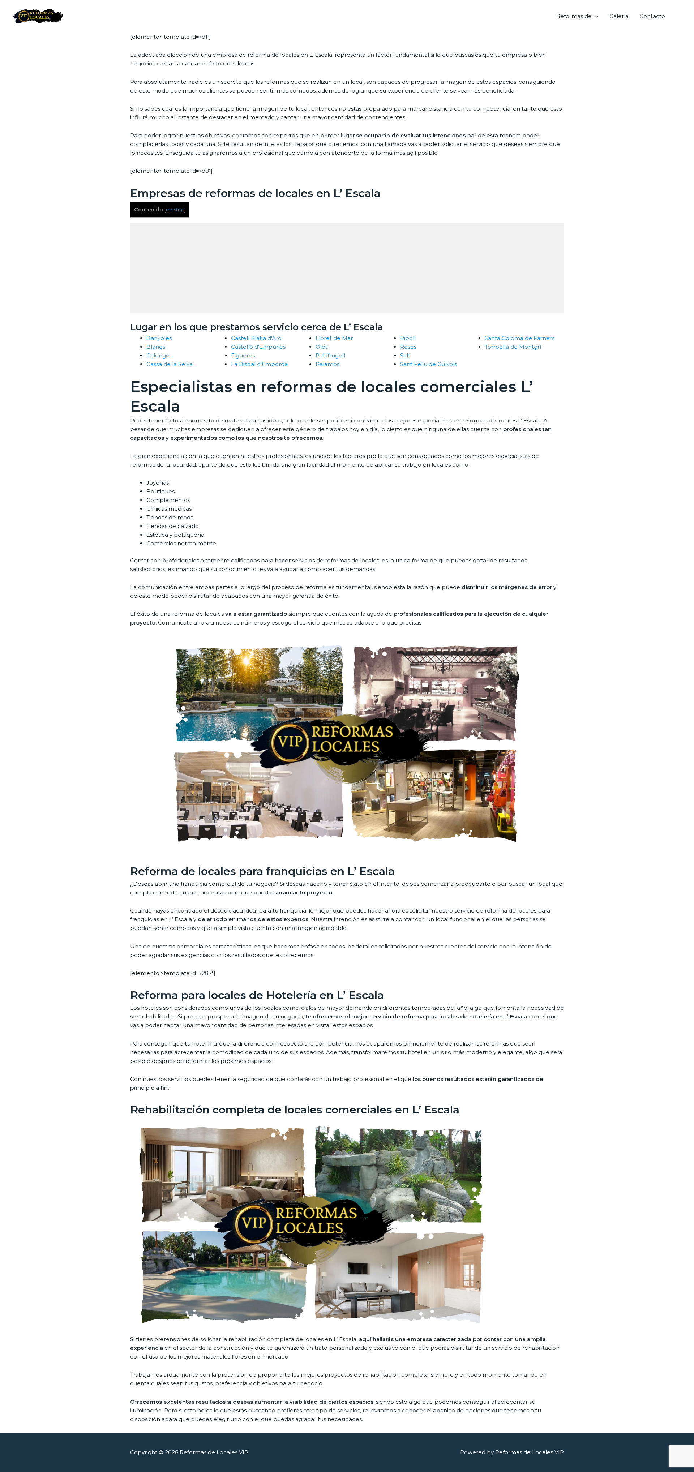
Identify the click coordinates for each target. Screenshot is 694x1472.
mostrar (175, 210)
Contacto (652, 16)
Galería (619, 16)
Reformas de (574, 16)
